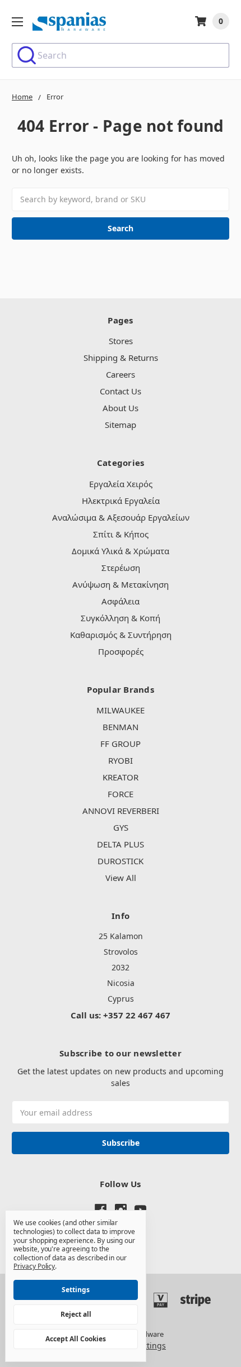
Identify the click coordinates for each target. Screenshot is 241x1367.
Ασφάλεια (120, 601)
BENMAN (120, 726)
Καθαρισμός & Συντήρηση (121, 634)
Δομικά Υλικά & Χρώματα (120, 550)
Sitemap (120, 424)
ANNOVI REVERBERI (120, 810)
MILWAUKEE (120, 710)
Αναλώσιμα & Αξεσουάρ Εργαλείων (120, 517)
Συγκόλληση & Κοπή (120, 617)
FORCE (120, 793)
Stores (121, 340)
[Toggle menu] (17, 21)
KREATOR (120, 777)
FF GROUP (120, 743)
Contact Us (120, 391)
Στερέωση (120, 567)
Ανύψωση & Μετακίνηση (120, 584)
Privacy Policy (34, 1266)
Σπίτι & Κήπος (121, 534)
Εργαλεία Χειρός (120, 483)
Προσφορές (120, 651)
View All (120, 877)
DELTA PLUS (120, 844)
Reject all (76, 1314)
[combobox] (120, 55)
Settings (76, 1289)
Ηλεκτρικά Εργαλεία (121, 500)
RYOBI (120, 760)
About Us (120, 407)
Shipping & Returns (121, 357)
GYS (120, 827)
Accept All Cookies (75, 1339)
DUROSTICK (120, 860)
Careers (120, 374)
